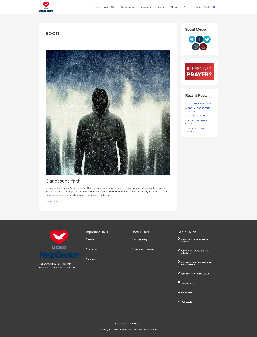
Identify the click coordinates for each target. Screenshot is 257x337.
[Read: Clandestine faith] (108, 112)
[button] (115, 7)
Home (97, 7)
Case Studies (127, 7)
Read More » (52, 201)
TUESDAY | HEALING (195, 116)
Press (186, 7)
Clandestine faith (63, 181)
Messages (146, 7)
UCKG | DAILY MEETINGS (198, 103)
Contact (92, 259)
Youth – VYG (202, 7)
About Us (109, 7)
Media (161, 7)
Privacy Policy (140, 239)
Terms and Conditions (144, 249)
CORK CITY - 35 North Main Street (195, 274)
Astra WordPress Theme (145, 329)
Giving (174, 7)
